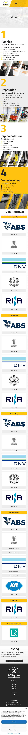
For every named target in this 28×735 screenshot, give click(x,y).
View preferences (14, 730)
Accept (14, 722)
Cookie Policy (10, 733)
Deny (14, 726)
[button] (26, 708)
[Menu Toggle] (23, 3)
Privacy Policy (17, 733)
